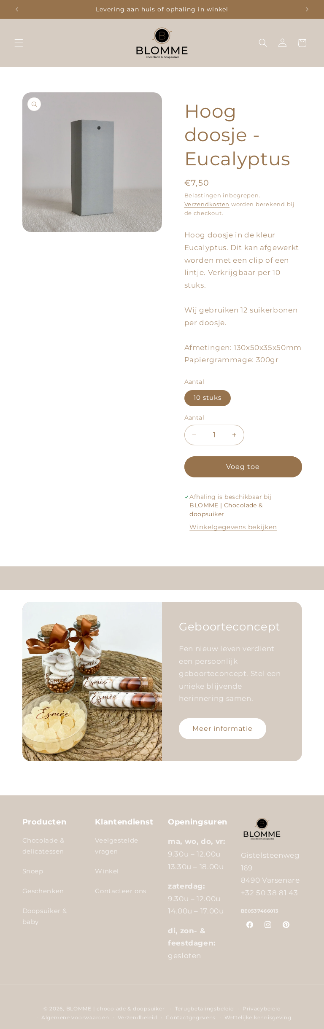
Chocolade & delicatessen (43, 846)
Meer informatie (222, 729)
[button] (18, 43)
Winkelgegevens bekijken (233, 527)
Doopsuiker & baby (45, 916)
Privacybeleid (262, 1009)
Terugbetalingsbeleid (204, 1009)
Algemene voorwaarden (75, 1018)
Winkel (107, 871)
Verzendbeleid (137, 1018)
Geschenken (43, 891)
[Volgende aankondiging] (307, 9)
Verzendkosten (207, 204)
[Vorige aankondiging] (17, 9)
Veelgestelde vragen (116, 846)
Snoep (32, 871)
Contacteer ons (120, 891)
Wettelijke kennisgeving (258, 1018)
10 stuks (207, 397)
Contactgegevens (191, 1018)
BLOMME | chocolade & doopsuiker (115, 1009)
